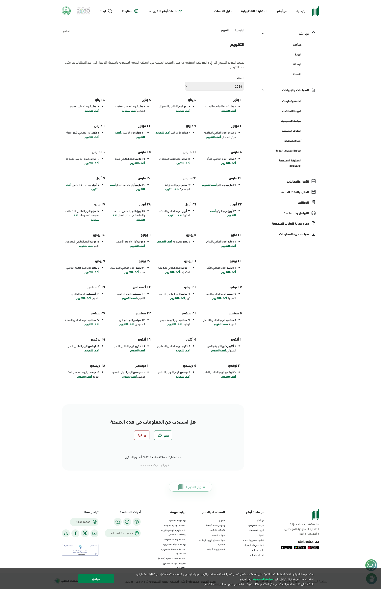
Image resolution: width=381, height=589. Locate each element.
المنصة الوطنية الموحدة (175, 525)
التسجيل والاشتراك (216, 549)
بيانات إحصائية (258, 550)
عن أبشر (282, 11)
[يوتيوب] (94, 533)
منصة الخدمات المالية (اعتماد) (172, 558)
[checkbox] (163, 435)
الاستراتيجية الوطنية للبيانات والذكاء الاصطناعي (173, 532)
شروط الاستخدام (256, 530)
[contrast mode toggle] (136, 521)
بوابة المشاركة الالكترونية (174, 544)
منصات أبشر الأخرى (165, 11)
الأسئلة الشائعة (218, 530)
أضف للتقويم (228, 110)
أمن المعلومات (257, 555)
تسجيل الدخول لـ (195, 486)
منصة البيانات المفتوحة (175, 539)
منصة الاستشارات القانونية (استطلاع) (173, 551)
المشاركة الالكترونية (254, 11)
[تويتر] (85, 533)
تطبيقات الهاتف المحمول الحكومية (174, 565)
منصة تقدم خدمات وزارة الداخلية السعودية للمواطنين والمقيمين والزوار (301, 528)
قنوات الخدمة (218, 535)
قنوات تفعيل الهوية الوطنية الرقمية (212, 542)
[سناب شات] (66, 533)
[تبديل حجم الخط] (127, 521)
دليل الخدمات (223, 11)
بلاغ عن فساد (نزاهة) (215, 525)
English (127, 11)
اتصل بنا (221, 520)
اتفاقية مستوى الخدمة (253, 540)
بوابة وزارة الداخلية (177, 520)
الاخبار (261, 535)
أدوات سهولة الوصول (254, 545)
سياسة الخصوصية (256, 525)
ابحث (103, 11)
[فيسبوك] (75, 533)
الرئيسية (301, 11)
